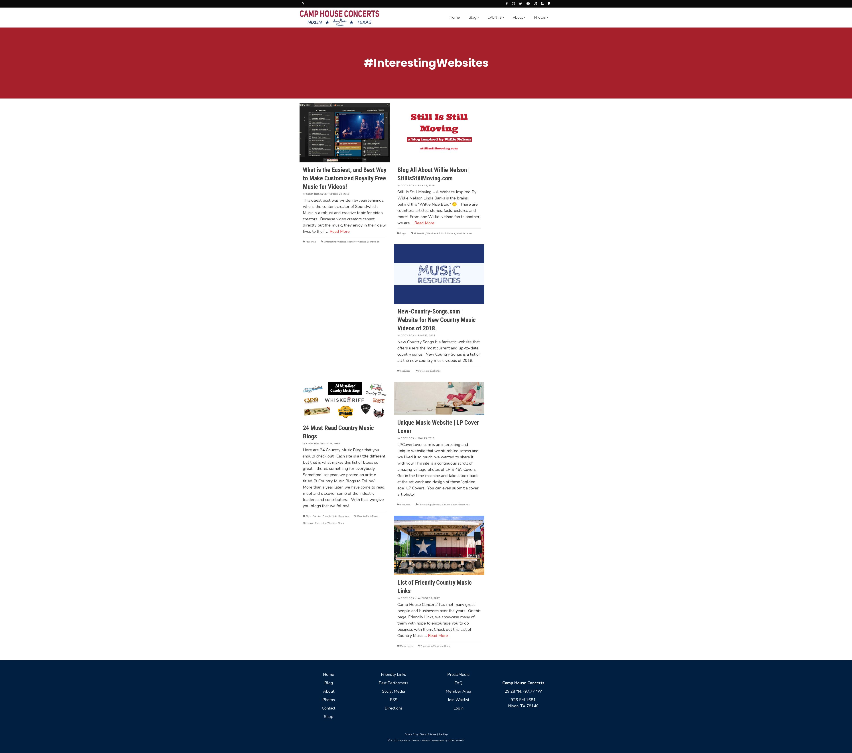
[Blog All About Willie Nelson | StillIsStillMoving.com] (439, 132)
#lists (341, 523)
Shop (328, 716)
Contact (328, 708)
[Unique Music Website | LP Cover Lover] (439, 398)
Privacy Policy (411, 734)
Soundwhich (373, 241)
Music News (406, 646)
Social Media (393, 691)
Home (328, 674)
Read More (340, 231)
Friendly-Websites (356, 241)
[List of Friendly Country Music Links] (439, 545)
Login (458, 708)
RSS (393, 699)
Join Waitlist (458, 699)
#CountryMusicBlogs (367, 516)
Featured (316, 516)
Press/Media (458, 674)
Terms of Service (428, 734)
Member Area (458, 691)
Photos (328, 699)
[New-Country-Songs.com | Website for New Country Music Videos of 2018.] (439, 274)
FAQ (458, 683)
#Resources (463, 504)
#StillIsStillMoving (446, 233)
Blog (328, 683)
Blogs (403, 233)
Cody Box (313, 194)
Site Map (443, 734)
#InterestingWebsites (335, 241)
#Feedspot (308, 523)
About (328, 691)
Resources (311, 241)
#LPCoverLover (449, 504)
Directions (393, 708)
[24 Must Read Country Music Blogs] (345, 401)
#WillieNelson (464, 233)
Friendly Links (330, 516)
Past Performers (393, 683)
